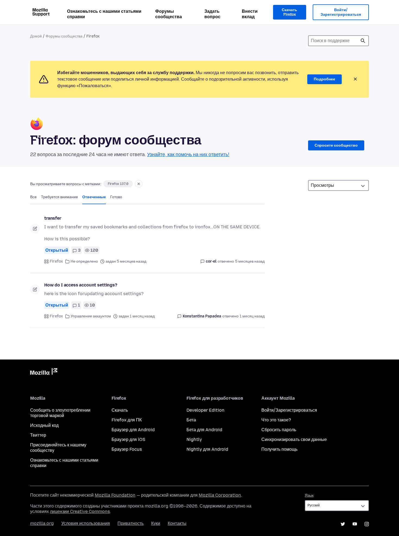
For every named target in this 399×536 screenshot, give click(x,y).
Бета (191, 420)
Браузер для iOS (128, 439)
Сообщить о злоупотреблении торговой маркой (60, 413)
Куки (155, 523)
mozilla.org (42, 523)
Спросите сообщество (336, 145)
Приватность (131, 523)
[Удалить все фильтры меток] (138, 184)
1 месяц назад (252, 316)
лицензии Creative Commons (80, 511)
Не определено (84, 261)
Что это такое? (276, 420)
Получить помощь (279, 449)
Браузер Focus (127, 449)
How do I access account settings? (80, 285)
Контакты (177, 523)
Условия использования (85, 523)
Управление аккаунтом (91, 316)
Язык (309, 495)
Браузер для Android (133, 429)
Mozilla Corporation (220, 495)
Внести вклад (250, 14)
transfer (52, 218)
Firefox (56, 261)
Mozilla (43, 372)
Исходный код (44, 425)
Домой (36, 36)
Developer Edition (205, 410)
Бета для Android (204, 429)
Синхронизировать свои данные (294, 439)
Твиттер (38, 435)
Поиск (363, 40)
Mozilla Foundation (115, 495)
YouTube (355, 524)
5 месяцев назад (250, 261)
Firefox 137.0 (118, 184)
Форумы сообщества (168, 14)
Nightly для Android (207, 449)
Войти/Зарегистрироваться (341, 12)
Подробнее (324, 79)
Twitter (343, 524)
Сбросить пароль (278, 429)
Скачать (120, 410)
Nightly (194, 439)
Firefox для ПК (127, 420)
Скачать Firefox (289, 12)
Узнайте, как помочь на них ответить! (188, 154)
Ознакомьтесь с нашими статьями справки (104, 14)
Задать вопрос (212, 14)
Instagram (367, 524)
